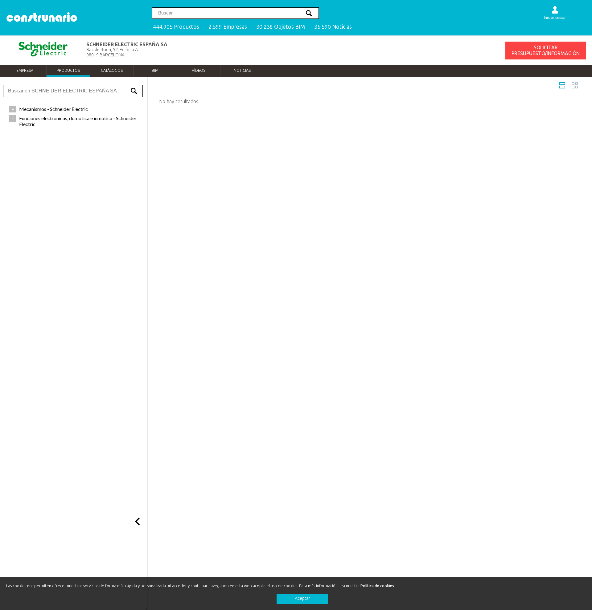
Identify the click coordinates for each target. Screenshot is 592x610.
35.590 (333, 27)
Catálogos (112, 70)
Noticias (242, 70)
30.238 (280, 27)
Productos (68, 70)
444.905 (176, 27)
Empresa (24, 70)
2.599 (227, 27)
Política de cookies (377, 586)
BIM (155, 70)
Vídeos (198, 70)
